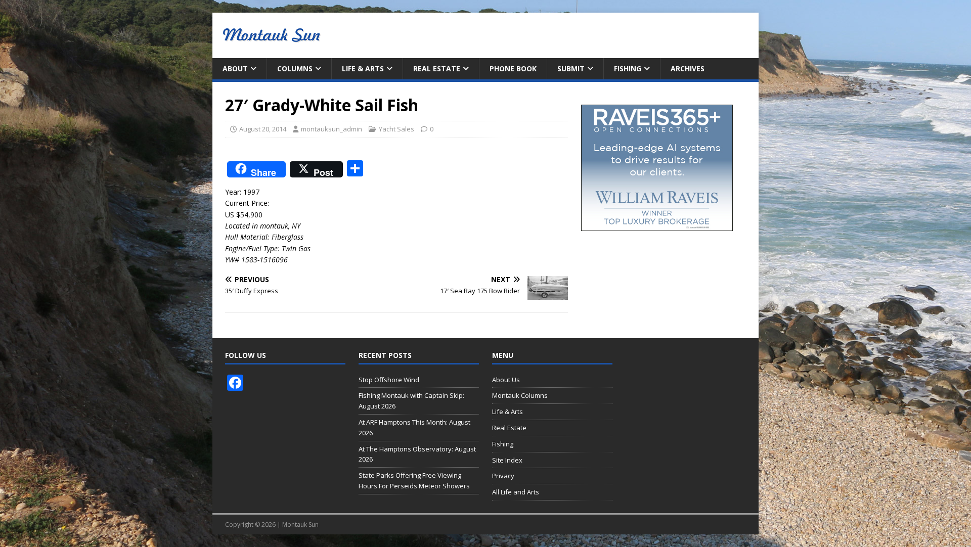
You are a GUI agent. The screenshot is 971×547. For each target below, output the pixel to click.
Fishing (627, 68)
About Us (506, 379)
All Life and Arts (515, 491)
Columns (295, 68)
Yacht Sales (396, 128)
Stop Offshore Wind (389, 379)
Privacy (503, 475)
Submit (571, 68)
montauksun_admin (331, 128)
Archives (687, 68)
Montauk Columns (520, 395)
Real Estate (436, 68)
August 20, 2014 (262, 128)
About (235, 68)
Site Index (507, 460)
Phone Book (513, 68)
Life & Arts (363, 68)
